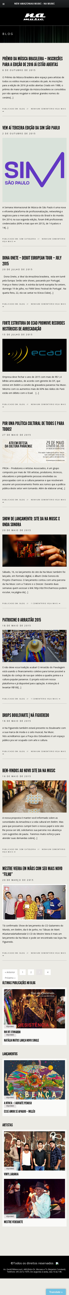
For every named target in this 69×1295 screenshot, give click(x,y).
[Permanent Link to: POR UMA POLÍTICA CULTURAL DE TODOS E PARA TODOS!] (34, 450)
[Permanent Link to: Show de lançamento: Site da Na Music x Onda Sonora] (34, 550)
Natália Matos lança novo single (21, 1040)
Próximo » (10, 977)
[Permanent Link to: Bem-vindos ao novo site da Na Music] (34, 796)
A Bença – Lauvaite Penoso (18, 1103)
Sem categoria (28, 239)
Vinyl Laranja (11, 1174)
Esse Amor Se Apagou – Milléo (19, 1111)
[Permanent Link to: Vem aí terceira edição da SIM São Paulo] (34, 169)
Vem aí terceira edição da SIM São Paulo (31, 128)
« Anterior (10, 972)
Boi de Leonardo (12, 1032)
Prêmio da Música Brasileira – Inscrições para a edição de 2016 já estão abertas (32, 61)
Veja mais (8, 241)
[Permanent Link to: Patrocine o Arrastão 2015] (34, 645)
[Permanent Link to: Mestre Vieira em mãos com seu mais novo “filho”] (34, 902)
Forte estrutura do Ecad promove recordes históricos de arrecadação (33, 326)
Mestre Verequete (13, 1222)
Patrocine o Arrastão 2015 (21, 620)
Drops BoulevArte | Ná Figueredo (26, 715)
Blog (22, 109)
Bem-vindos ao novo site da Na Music (28, 770)
